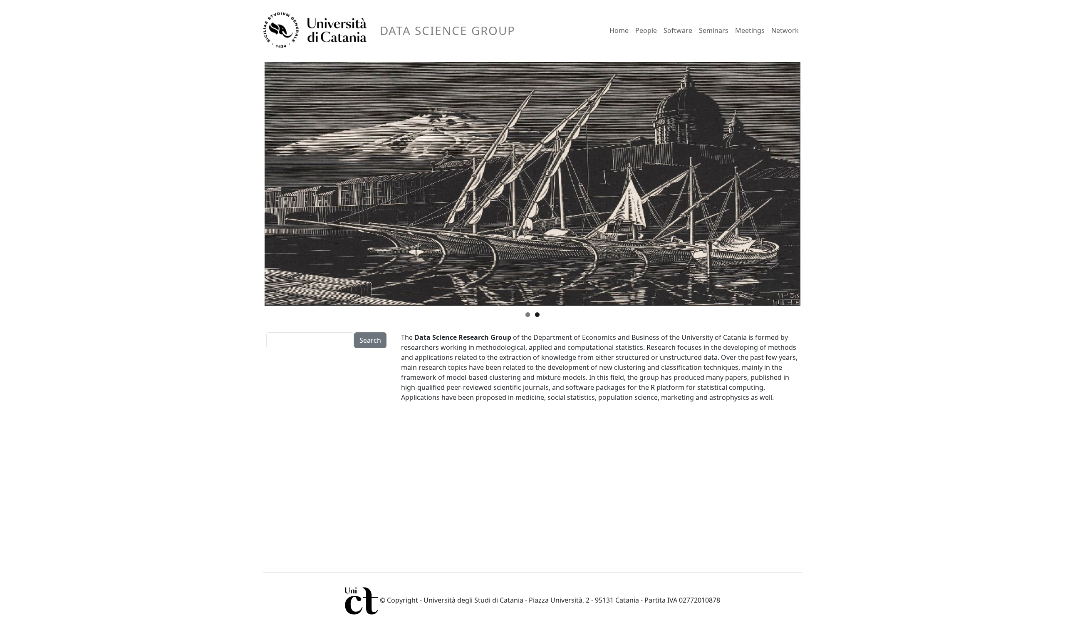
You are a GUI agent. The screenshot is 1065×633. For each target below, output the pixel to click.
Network (785, 30)
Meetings (750, 30)
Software (678, 30)
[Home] (318, 30)
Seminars (713, 30)
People (646, 30)
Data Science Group (447, 30)
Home (619, 30)
